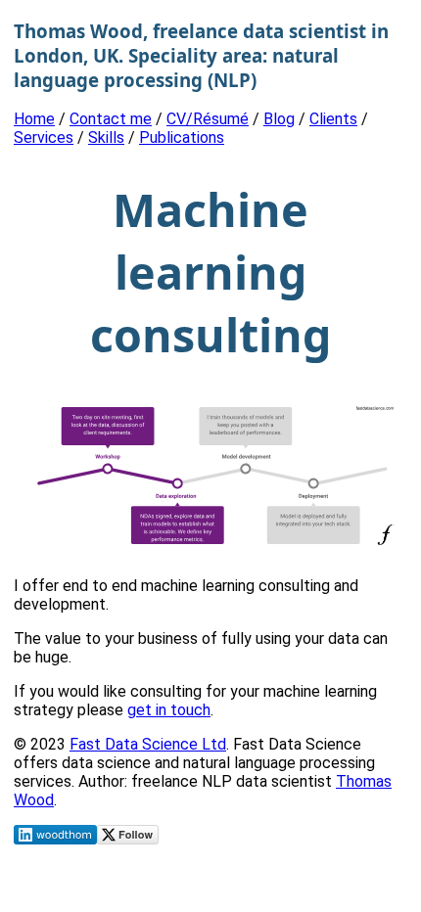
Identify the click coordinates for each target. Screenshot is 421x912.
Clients (333, 119)
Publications (181, 137)
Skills (106, 137)
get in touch (168, 710)
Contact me (111, 119)
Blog (279, 119)
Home (34, 119)
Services (43, 137)
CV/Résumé (207, 119)
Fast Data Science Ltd (148, 744)
